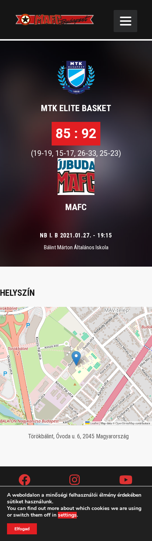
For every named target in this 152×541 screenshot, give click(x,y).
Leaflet (94, 423)
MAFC (76, 207)
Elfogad (22, 529)
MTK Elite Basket (76, 108)
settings (67, 515)
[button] (76, 358)
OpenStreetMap (125, 423)
